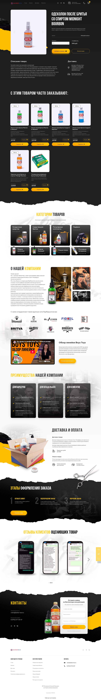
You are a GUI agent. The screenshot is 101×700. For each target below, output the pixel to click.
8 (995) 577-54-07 (16, 619)
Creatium (53, 698)
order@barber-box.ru (17, 612)
